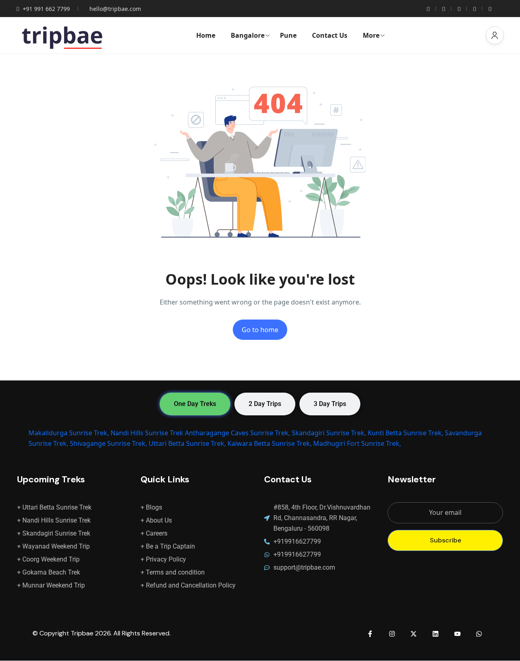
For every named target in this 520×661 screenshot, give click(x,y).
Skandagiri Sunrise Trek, (329, 432)
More (371, 35)
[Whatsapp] (479, 633)
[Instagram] (392, 633)
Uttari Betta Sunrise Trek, (187, 443)
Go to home (260, 329)
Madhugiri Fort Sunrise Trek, (357, 443)
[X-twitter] (413, 633)
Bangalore (247, 35)
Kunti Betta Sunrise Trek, (405, 432)
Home (205, 35)
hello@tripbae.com (115, 9)
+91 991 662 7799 (46, 9)
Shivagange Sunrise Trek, (108, 443)
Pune (288, 35)
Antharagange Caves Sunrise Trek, (237, 432)
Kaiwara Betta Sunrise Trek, (270, 443)
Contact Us (329, 35)
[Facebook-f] (370, 633)
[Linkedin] (435, 633)
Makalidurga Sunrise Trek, (68, 432)
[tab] (195, 404)
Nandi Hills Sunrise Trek (146, 432)
